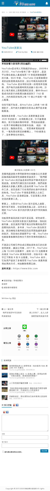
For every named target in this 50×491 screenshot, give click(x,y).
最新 (14, 12)
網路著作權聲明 (10, 287)
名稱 (3, 434)
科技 (17, 12)
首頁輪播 (23, 12)
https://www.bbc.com (25, 268)
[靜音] (40, 60)
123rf (32, 170)
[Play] (3, 60)
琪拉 (25, 52)
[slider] (45, 60)
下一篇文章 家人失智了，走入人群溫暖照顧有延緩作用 (38, 312)
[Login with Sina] (14, 405)
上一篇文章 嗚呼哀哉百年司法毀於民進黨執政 (12, 312)
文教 (10, 12)
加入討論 (8, 405)
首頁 (3, 12)
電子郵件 (5, 442)
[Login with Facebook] (17, 405)
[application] (25, 60)
